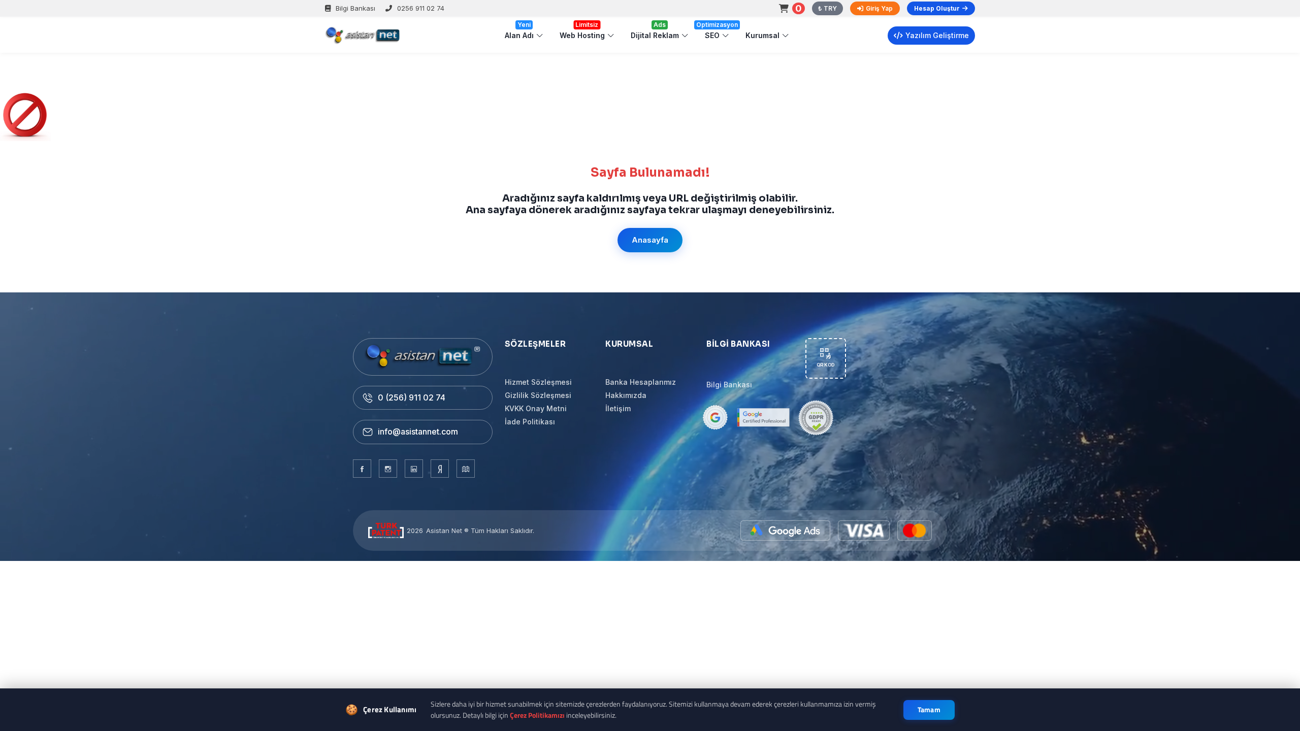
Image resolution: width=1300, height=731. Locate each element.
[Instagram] (388, 468)
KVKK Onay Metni (536, 408)
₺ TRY (827, 8)
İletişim (618, 408)
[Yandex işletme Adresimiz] (440, 468)
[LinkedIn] (414, 468)
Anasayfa (650, 240)
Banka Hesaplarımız (640, 382)
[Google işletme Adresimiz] (466, 468)
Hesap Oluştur (937, 8)
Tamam (929, 710)
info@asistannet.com (418, 431)
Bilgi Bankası (355, 8)
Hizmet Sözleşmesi (538, 382)
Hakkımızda (625, 395)
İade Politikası (530, 421)
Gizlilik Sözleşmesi (538, 395)
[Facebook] (362, 468)
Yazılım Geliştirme (937, 35)
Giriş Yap (879, 8)
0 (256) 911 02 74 (411, 397)
